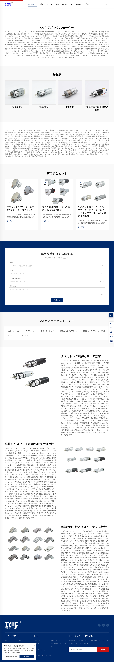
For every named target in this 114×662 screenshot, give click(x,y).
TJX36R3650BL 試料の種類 (97, 108)
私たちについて (67, 4)
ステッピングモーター (40, 650)
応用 (57, 4)
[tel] (111, 328)
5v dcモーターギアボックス (18, 335)
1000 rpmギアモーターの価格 (94, 331)
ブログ (87, 4)
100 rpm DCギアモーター (69, 331)
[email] (111, 336)
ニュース (49, 4)
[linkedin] (107, 625)
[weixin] (111, 341)
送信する (57, 300)
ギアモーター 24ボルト (47, 331)
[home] (9, 4)
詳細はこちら (17, 92)
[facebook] (99, 625)
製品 (41, 4)
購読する (103, 649)
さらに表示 (10, 221)
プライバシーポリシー (48, 656)
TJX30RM (44, 107)
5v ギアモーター (29, 331)
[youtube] (103, 625)
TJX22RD (17, 107)
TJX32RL (70, 107)
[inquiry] (111, 324)
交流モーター (37, 640)
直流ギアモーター (56, 640)
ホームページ (32, 4)
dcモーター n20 (14, 331)
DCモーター (37, 644)
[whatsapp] (111, 332)
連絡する (79, 4)
